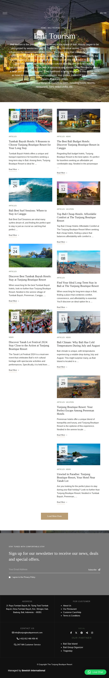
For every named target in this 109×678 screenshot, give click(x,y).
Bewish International (33, 670)
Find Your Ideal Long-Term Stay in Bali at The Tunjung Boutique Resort (78, 284)
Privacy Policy (29, 577)
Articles (13, 136)
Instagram (92, 633)
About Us (67, 605)
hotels (83, 83)
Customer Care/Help (72, 612)
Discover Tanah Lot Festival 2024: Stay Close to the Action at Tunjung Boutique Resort (29, 345)
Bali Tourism (54, 28)
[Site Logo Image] (54, 14)
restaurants (42, 86)
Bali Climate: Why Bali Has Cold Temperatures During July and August (78, 344)
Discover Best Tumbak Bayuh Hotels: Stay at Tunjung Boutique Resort (30, 278)
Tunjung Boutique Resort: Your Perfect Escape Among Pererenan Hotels (75, 410)
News (11, 337)
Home (43, 28)
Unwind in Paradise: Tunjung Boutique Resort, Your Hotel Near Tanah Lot (76, 477)
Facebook (71, 633)
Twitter (76, 633)
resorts (91, 83)
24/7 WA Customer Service (29, 644)
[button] (95, 672)
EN (101, 13)
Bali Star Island (70, 644)
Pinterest (82, 633)
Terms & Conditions (71, 615)
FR (105, 13)
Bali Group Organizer (73, 647)
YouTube (87, 633)
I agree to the (23, 577)
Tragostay (67, 651)
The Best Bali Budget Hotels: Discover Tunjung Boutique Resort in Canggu (78, 145)
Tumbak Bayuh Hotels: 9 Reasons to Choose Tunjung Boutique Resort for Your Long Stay (30, 145)
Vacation (70, 209)
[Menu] (5, 13)
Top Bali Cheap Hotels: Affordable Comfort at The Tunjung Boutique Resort (76, 217)
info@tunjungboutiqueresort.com (28, 632)
